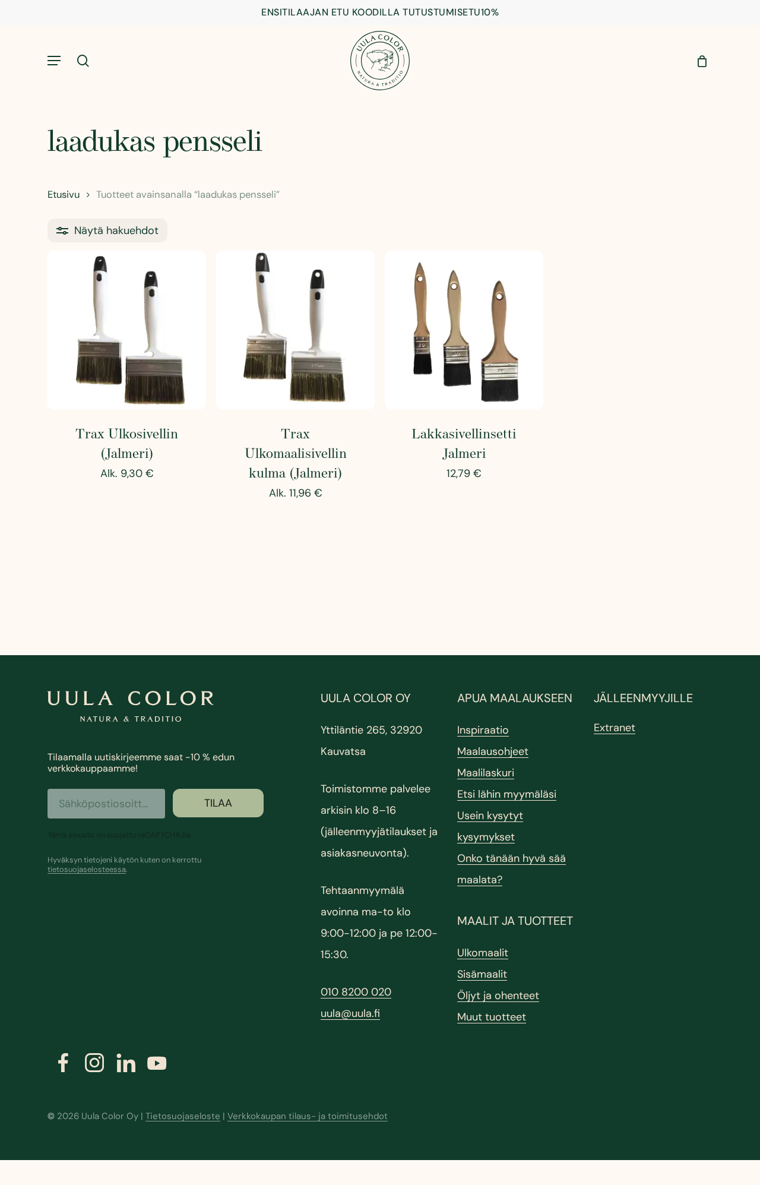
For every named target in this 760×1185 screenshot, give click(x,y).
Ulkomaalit (482, 953)
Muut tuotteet (491, 1017)
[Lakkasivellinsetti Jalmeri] (464, 330)
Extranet (614, 728)
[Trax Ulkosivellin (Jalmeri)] (127, 330)
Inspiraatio (483, 730)
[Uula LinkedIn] (125, 1063)
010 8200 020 (356, 992)
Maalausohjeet (492, 751)
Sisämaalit (482, 974)
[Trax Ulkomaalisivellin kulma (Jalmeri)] (295, 330)
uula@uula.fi (350, 1013)
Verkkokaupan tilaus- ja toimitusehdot (307, 1116)
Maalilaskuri (485, 773)
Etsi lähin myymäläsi (506, 794)
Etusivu (64, 194)
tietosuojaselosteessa (87, 869)
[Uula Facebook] (63, 1063)
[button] (54, 61)
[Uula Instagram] (94, 1063)
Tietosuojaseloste (182, 1116)
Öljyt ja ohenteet (498, 995)
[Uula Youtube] (157, 1063)
